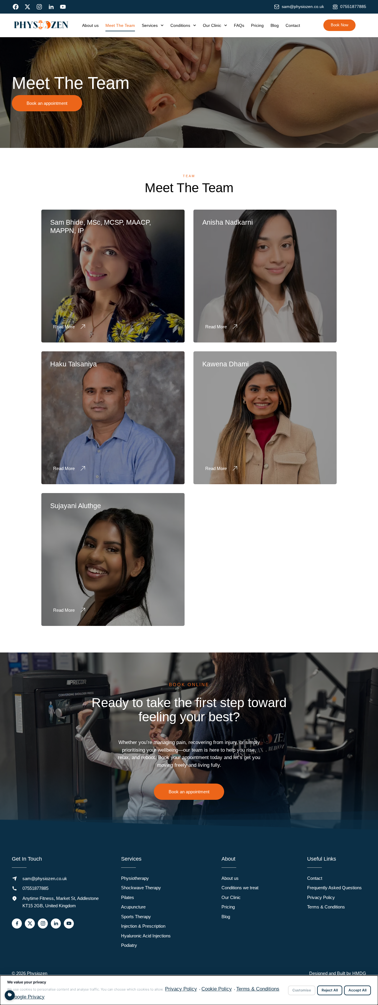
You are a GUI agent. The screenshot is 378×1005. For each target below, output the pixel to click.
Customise (301, 990)
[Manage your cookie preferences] (10, 995)
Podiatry (129, 945)
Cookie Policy (216, 989)
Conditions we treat (239, 887)
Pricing (257, 25)
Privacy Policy (321, 897)
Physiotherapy (135, 878)
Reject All (330, 990)
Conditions (180, 25)
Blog (275, 25)
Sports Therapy (136, 916)
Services (150, 25)
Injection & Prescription (143, 926)
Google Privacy (28, 997)
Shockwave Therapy (141, 887)
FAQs (239, 25)
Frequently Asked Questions (334, 887)
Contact (293, 25)
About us (90, 25)
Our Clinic (212, 25)
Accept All (357, 990)
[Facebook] (16, 7)
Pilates (127, 897)
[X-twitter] (27, 7)
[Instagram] (39, 7)
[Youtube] (63, 7)
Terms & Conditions (326, 906)
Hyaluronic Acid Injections (146, 935)
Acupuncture (133, 906)
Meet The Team (120, 25)
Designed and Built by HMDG (337, 973)
